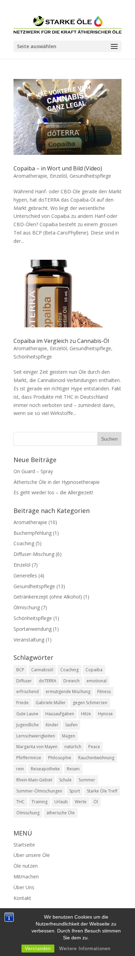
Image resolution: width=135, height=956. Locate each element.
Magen (68, 736)
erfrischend (27, 691)
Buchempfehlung (33, 533)
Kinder (52, 725)
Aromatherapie (30, 175)
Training (39, 802)
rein (20, 769)
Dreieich (71, 681)
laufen (71, 725)
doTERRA (47, 681)
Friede (22, 703)
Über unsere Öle (32, 855)
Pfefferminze (28, 758)
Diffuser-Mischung (34, 554)
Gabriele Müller (51, 703)
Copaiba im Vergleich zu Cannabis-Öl (61, 341)
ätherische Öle (60, 813)
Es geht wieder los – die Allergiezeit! (54, 492)
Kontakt (22, 898)
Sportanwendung (33, 629)
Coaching (24, 543)
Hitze (86, 714)
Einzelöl (58, 175)
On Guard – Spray (33, 471)
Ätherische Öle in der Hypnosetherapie (57, 482)
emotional (97, 681)
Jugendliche (27, 725)
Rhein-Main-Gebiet (34, 780)
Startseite (24, 844)
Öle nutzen (26, 865)
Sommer (87, 780)
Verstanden (38, 948)
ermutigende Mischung (68, 691)
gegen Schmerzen (90, 703)
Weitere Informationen (84, 948)
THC (20, 802)
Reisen (73, 769)
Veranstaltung (29, 639)
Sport (74, 791)
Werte (81, 802)
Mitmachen (26, 876)
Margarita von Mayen (36, 747)
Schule (65, 780)
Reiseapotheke (45, 769)
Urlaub (61, 802)
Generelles (25, 575)
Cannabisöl (42, 670)
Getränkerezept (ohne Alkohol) (48, 596)
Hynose (105, 714)
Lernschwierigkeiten (35, 736)
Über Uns (24, 887)
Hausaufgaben (59, 714)
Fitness (104, 691)
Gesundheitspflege (90, 175)
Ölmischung (27, 607)
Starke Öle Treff (102, 791)
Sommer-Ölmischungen (39, 791)
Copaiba (94, 670)
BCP (20, 670)
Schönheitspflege (33, 356)
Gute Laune (27, 714)
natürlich (72, 747)
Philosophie (59, 758)
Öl (95, 802)
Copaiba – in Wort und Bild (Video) (58, 168)
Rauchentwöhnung (96, 758)
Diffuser (24, 681)
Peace (94, 747)
